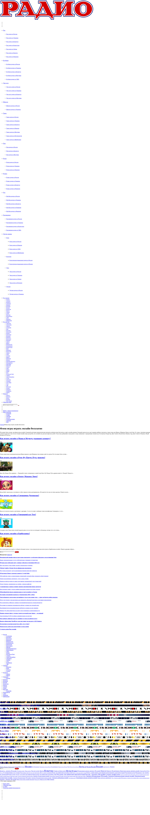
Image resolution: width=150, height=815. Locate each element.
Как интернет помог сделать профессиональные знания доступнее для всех (20, 589)
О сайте (5, 786)
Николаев (8, 365)
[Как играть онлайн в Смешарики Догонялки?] (6, 508)
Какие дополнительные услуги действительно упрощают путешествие (19, 560)
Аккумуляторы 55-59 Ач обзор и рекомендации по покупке (16, 616)
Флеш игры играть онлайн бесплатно (25, 779)
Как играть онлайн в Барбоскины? (15, 533)
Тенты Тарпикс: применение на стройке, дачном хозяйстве (15, 584)
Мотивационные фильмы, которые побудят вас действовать (20, 715)
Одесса (7, 367)
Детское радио (20, 771)
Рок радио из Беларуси (12, 41)
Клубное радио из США (12, 79)
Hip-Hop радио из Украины (13, 200)
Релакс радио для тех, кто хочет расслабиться (20, 774)
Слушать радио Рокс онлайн (8, 629)
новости (9, 554)
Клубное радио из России (13, 64)
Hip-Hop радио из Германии (13, 207)
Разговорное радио (130, 772)
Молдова (8, 315)
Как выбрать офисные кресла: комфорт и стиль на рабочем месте (18, 618)
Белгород (8, 330)
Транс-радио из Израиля (12, 128)
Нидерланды (9, 316)
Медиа (7, 398)
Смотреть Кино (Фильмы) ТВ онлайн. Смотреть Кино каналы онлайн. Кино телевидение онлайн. (67, 776)
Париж (7, 369)
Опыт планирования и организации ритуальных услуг (19, 753)
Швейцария (9, 320)
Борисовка (8, 334)
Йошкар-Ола (9, 344)
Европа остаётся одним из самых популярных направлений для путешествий (20, 581)
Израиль (8, 305)
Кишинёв (8, 350)
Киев (7, 348)
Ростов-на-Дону (10, 374)
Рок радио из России (11, 34)
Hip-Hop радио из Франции (13, 211)
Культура (8, 396)
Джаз (7, 268)
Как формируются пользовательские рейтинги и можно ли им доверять (19, 608)
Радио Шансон (5, 724)
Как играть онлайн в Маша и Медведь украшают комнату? (25, 438)
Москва (8, 360)
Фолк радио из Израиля (15, 245)
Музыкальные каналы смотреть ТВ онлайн (88, 771)
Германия (8, 303)
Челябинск (8, 391)
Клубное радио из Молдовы (13, 75)
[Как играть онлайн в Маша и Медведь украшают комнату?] (6, 451)
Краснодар (8, 351)
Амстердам (8, 324)
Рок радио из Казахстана (12, 45)
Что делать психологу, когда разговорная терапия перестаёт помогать (18, 570)
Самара (8, 375)
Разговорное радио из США (13, 230)
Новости (5, 393)
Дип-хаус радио (35, 771)
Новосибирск (9, 362)
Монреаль (8, 358)
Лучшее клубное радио (59, 771)
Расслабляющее (54, 766)
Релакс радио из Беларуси (13, 185)
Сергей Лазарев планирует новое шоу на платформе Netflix (20, 705)
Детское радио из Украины (16, 294)
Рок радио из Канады (12, 53)
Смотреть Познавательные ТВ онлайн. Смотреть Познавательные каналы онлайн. (32, 778)
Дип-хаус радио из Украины (13, 90)
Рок (4, 30)
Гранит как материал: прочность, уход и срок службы (14, 578)
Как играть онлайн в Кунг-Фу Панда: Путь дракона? (22, 457)
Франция (8, 319)
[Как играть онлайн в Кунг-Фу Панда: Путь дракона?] (6, 470)
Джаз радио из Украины (15, 275)
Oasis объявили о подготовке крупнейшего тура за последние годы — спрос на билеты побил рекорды (29, 597)
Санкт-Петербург (10, 377)
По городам (6, 322)
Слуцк (7, 378)
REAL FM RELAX (6, 756)
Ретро (5, 158)
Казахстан (8, 309)
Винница (8, 337)
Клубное (22, 766)
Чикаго (8, 392)
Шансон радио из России (13, 105)
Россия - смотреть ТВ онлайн (95, 774)
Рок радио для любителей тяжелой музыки (71, 774)
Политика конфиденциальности (11, 788)
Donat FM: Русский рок (8, 747)
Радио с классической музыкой (79, 772)
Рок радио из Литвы (11, 49)
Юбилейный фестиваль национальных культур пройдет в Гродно (18, 592)
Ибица (7, 343)
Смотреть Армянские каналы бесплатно (25, 776)
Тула (7, 384)
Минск (7, 357)
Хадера (8, 388)
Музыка (8, 399)
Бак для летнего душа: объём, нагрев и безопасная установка (16, 565)
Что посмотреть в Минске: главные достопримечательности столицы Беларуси (21, 602)
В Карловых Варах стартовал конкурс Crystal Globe (15, 573)
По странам (6, 298)
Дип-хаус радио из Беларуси (13, 94)
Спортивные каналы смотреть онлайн (86, 778)
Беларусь (8, 302)
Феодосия (8, 386)
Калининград (9, 346)
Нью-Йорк (8, 364)
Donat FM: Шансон (6, 721)
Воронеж (8, 340)
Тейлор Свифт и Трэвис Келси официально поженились (15, 568)
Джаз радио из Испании (15, 283)
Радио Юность (5, 728)
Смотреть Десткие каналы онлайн (41, 776)
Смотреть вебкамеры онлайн (60, 778)
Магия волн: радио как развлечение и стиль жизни (14, 626)
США (7, 317)
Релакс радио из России (12, 177)
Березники (8, 331)
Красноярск (9, 646)
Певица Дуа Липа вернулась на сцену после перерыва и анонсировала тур (20, 610)
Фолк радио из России (15, 241)
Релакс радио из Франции (13, 188)
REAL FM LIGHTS (6, 750)
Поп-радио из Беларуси (12, 151)
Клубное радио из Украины (13, 68)
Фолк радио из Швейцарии (16, 252)
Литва (7, 313)
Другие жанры (7, 234)
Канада (8, 310)
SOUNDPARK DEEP (7, 759)
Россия (7, 299)
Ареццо (8, 326)
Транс (5, 113)
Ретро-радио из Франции (13, 170)
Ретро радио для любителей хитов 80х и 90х (44, 774)
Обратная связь (7, 402)
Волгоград (8, 338)
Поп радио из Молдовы (12, 154)
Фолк (7, 237)
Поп (4, 143)
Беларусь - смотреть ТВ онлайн (8, 771)
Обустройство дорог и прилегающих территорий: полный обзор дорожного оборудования (24, 576)
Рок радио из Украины (12, 38)
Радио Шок (4, 708)
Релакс (5, 173)
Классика (8, 256)
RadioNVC (3, 734)
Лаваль (8, 353)
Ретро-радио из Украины (12, 166)
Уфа (7, 385)
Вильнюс (8, 336)
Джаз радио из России (15, 271)
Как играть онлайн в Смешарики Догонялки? (19, 495)
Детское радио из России (16, 290)
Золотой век (4, 763)
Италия (8, 308)
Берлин (8, 333)
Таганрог (8, 381)
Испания (8, 306)
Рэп (4, 192)
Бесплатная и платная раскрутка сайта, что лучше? (14, 624)
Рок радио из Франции (12, 56)
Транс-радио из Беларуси (13, 124)
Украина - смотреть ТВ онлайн (8, 779)
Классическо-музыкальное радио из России (20, 260)
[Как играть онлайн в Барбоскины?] (6, 546)
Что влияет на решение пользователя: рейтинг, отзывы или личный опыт (19, 605)
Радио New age (5, 743)
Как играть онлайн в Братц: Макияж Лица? (19, 476)
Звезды (8, 395)
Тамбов (8, 660)
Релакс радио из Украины (13, 181)
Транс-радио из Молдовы (13, 132)
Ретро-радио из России (12, 162)
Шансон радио (43, 779)
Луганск (8, 355)
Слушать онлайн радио (112, 774)
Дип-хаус (6, 83)
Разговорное (7, 215)
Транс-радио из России (12, 117)
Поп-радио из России (12, 147)
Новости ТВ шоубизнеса (113, 771)
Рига (7, 372)
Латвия (8, 312)
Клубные (6, 60)
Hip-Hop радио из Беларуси (13, 203)
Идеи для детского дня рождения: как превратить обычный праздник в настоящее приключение (25, 600)
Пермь (7, 371)
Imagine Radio (5, 702)
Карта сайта (6, 783)
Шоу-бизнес (9, 400)
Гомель (8, 341)
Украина (8, 300)
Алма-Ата (8, 323)
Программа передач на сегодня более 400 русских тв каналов (36, 772)
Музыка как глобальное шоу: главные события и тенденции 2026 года (19, 562)
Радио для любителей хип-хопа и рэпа (62, 772)
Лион (7, 354)
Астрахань (8, 327)
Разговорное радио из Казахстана (15, 226)
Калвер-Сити (9, 347)
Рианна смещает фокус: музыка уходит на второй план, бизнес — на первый (21, 613)
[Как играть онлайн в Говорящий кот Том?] (6, 527)
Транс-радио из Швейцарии (13, 139)
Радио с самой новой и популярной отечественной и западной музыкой (106, 772)
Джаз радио (28, 771)
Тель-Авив (8, 382)
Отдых (1, 772)
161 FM (2, 740)
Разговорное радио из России (14, 219)
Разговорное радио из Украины (14, 222)
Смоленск (8, 379)
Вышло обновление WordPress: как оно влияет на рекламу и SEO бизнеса (21, 621)
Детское (8, 286)
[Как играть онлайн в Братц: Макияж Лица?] (6, 489)
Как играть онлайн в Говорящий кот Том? (18, 514)
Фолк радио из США (15, 249)
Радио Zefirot (4, 731)
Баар (7, 329)
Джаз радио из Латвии (15, 279)
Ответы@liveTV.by (145, 771)
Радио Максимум (6, 737)
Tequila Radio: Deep (6, 718)
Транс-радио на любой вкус (105, 778)
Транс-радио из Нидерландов (14, 136)
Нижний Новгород (10, 361)
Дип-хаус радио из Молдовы (13, 98)
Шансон (5, 102)
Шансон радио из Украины (13, 109)
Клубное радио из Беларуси (13, 71)
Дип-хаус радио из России (13, 87)
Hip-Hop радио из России (13, 196)
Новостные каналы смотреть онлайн (130, 771)
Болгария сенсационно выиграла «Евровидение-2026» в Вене (17, 594)
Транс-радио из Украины (13, 121)
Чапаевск (8, 389)
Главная (2, 424)
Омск (7, 368)
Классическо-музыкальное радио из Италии (21, 264)
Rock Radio (4, 712)
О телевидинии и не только (11, 773)
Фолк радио (37, 779)
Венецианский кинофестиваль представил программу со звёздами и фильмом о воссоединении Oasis (28, 557)
